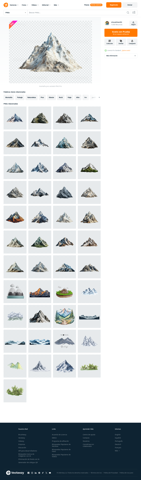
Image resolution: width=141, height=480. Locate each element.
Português (119, 441)
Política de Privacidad (111, 473)
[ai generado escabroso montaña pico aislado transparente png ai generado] (39, 316)
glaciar (51, 97)
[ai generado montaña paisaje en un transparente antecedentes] (89, 316)
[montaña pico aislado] (15, 117)
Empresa (21, 444)
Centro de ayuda (89, 435)
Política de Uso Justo (126, 473)
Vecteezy (21, 438)
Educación (22, 447)
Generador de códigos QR (28, 462)
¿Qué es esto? (126, 50)
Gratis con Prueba (121, 32)
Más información (111, 56)
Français (118, 447)
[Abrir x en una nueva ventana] (46, 473)
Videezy (21, 441)
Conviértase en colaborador (88, 445)
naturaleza (31, 97)
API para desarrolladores (27, 451)
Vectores (13, 5)
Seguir (133, 24)
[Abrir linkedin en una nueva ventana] (36, 473)
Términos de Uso (96, 473)
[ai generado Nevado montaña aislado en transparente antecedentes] (39, 366)
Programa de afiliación (60, 441)
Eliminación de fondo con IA (28, 459)
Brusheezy (22, 435)
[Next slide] (97, 97)
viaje (69, 97)
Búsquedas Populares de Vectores (61, 445)
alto (77, 97)
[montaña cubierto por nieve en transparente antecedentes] (39, 291)
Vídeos (34, 5)
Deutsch (118, 444)
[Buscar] (128, 12)
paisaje (20, 97)
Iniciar (130, 5)
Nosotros (86, 441)
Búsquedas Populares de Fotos (61, 450)
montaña (8, 97)
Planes (86, 5)
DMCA (54, 438)
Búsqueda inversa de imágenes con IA (26, 455)
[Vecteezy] (6, 5)
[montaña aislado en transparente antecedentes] (64, 266)
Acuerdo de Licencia (59, 435)
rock (61, 97)
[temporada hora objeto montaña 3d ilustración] (15, 291)
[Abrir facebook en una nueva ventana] (28, 473)
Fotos (24, 5)
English (117, 435)
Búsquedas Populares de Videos (61, 456)
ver (85, 97)
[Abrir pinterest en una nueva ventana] (39, 473)
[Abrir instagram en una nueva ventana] (32, 473)
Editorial (45, 5)
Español (118, 438)
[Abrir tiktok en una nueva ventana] (43, 473)
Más (55, 5)
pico (42, 97)
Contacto (86, 438)
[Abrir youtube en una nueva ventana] (50, 473)
